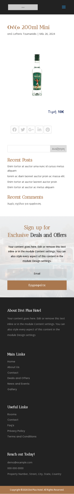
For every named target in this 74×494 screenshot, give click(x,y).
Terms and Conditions (21, 436)
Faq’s (10, 425)
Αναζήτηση (58, 148)
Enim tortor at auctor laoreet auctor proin (32, 181)
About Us (13, 367)
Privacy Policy (16, 431)
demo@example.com (19, 462)
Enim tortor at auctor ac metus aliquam (30, 187)
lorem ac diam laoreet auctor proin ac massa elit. (36, 176)
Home (11, 361)
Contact (12, 373)
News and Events (18, 384)
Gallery (12, 389)
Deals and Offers (18, 378)
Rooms (12, 414)
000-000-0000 (15, 468)
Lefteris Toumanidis (24, 34)
